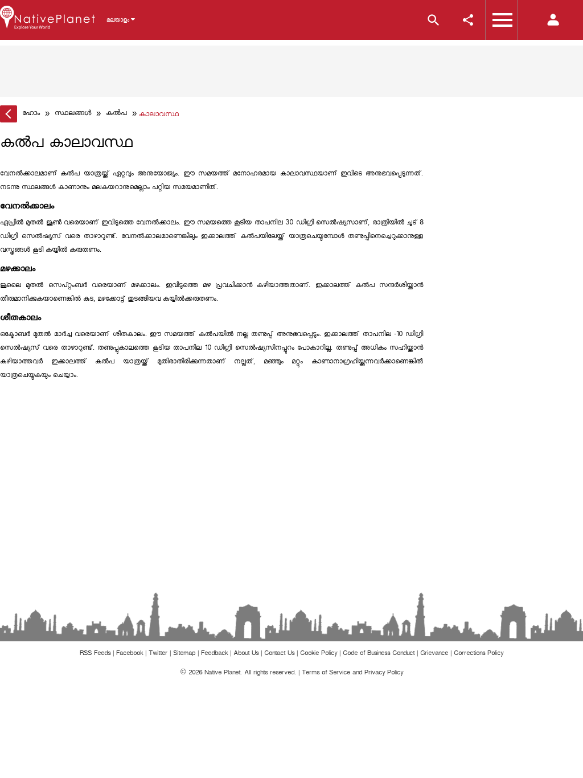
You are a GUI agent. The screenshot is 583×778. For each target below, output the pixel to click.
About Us (245, 654)
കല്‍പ (116, 114)
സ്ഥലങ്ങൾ (73, 114)
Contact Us (279, 654)
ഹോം (31, 114)
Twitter (158, 654)
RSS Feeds (95, 654)
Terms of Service (326, 673)
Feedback (214, 654)
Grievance (434, 654)
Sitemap (184, 654)
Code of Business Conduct (378, 654)
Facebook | (132, 654)
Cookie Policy (318, 654)
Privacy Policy (383, 673)
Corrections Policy (478, 654)
